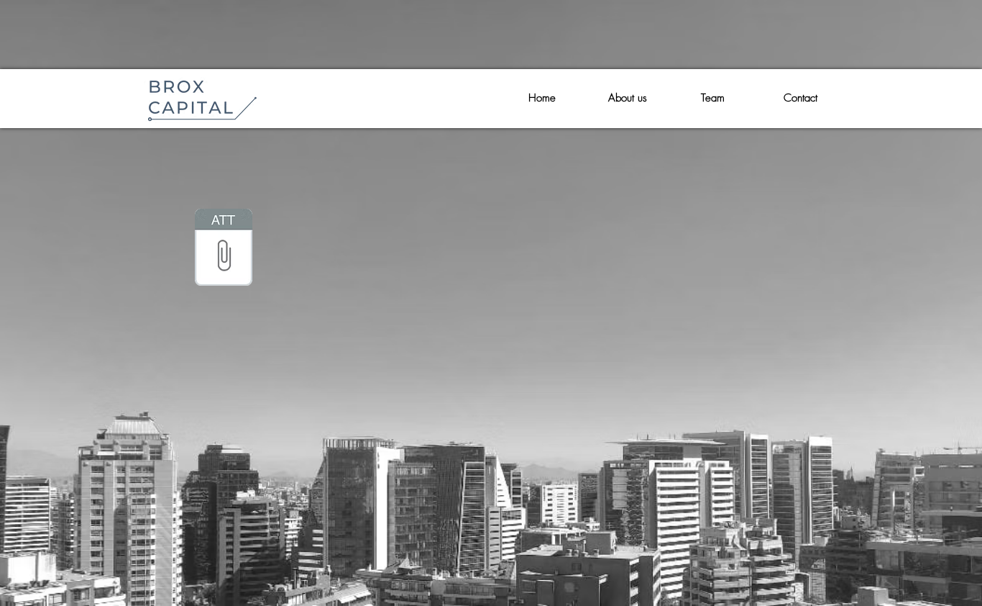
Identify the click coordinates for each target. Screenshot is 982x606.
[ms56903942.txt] (223, 249)
